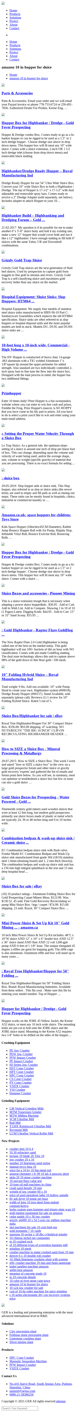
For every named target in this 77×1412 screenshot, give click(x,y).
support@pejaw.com (22, 1391)
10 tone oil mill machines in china (30, 1184)
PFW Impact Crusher (22, 1057)
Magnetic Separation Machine (28, 1361)
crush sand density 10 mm (25, 1188)
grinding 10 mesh (20, 1248)
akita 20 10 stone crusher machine (30, 1177)
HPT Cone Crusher (21, 1072)
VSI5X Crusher (19, 1086)
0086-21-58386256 (21, 1394)
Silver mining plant (21, 1342)
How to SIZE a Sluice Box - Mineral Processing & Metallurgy (31, 751)
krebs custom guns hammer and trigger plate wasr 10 (42, 1209)
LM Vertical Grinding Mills (26, 1108)
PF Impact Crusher (21, 1061)
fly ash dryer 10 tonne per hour (28, 1198)
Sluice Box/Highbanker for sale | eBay (32, 716)
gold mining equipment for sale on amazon (36, 1213)
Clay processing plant (22, 1331)
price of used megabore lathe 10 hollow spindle (38, 1195)
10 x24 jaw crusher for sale (26, 1287)
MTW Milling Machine (24, 1115)
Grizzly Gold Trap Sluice (22, 260)
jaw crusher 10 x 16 (21, 1159)
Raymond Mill (18, 1130)
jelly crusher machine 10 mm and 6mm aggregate (40, 1263)
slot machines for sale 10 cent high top (33, 1227)
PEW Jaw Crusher (21, 1054)
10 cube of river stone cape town (29, 1280)
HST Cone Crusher (21, 1068)
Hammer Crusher (20, 1093)
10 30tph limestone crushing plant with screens (38, 1259)
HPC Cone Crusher (21, 1075)
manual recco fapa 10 (22, 1166)
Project (13, 21)
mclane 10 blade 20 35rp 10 (26, 1156)
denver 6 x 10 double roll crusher (30, 1255)
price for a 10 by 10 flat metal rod (30, 1170)
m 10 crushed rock (21, 1241)
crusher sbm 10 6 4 (21, 1149)
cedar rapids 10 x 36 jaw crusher (29, 1216)
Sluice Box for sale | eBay (22, 886)
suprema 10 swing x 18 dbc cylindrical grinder (38, 1234)
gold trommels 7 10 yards (25, 1230)
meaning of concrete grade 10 (27, 1273)
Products (14, 14)
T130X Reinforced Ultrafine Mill (30, 1126)
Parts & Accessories (17, 93)
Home (13, 10)
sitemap (61, 1401)
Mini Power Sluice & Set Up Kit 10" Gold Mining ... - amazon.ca (35, 925)
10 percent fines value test (25, 1181)
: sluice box (11, 478)
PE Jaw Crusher (19, 1050)
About (13, 24)
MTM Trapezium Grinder (25, 1112)
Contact (14, 28)
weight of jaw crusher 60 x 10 (28, 1191)
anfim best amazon (21, 1270)
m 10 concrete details (22, 1277)
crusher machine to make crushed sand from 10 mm (41, 1252)
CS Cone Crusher (20, 1079)
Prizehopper (11, 393)
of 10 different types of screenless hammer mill (38, 1245)
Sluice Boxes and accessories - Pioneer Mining (38, 593)
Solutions (15, 17)
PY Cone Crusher (20, 1082)
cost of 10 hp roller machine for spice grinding (38, 1291)
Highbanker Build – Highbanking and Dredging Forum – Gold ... (33, 217)
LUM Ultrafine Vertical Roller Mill (31, 1133)
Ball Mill (15, 1122)
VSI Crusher (17, 1089)
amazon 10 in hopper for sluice (28, 78)
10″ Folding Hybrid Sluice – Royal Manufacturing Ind (30, 677)
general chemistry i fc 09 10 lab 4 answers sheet (39, 1173)
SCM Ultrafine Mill (21, 1119)
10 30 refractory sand (22, 1152)
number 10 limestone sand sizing (29, 1163)
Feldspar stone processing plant (28, 1335)
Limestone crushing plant (25, 1338)
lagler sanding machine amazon (29, 1266)
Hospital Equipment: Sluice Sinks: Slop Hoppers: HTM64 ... (33, 299)
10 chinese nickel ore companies (29, 1238)
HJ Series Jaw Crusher (23, 1064)
